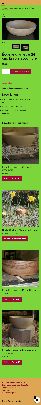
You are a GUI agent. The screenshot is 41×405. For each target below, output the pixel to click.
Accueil (4, 8)
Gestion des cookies (10, 388)
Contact (5, 390)
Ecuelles (10, 8)
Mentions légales (9, 393)
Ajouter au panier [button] (12, 179)
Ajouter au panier (20, 71)
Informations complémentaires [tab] (15, 88)
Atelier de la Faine (15, 401)
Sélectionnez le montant (15, 239)
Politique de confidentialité (13, 382)
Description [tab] (7, 83)
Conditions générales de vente (15, 385)
